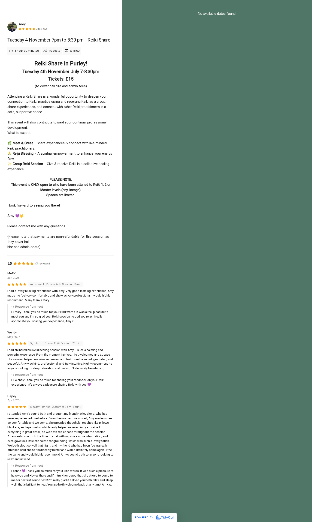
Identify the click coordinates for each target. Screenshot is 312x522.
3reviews (41, 29)
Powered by (144, 517)
